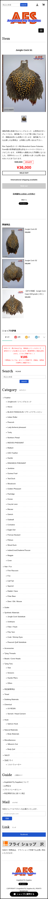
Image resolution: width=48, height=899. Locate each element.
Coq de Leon (13, 504)
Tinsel (6, 694)
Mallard (10, 448)
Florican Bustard (14, 535)
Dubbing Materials (11, 699)
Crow (10, 560)
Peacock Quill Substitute (17, 642)
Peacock (11, 422)
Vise (9, 668)
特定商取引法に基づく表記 (14, 793)
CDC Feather (13, 453)
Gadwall (11, 520)
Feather (7, 398)
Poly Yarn (11, 632)
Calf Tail (11, 581)
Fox (9, 576)
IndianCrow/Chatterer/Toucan (19, 550)
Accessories (9, 648)
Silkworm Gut (13, 744)
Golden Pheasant (14, 489)
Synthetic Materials (11, 613)
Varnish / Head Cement (17, 714)
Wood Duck (12, 545)
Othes (10, 683)
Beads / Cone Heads (12, 659)
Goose (10, 499)
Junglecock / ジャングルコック (20, 402)
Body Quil (11, 749)
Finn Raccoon (13, 571)
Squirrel (11, 586)
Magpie (10, 555)
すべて (7, 337)
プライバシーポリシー (12, 790)
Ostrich (10, 514)
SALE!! (7, 755)
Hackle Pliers (13, 678)
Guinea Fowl (12, 473)
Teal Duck (11, 478)
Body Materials (13, 734)
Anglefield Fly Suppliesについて (16, 782)
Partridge (11, 494)
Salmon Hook (13, 724)
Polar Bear (12, 596)
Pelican (10, 540)
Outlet (6, 607)
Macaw (10, 509)
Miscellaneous (10, 740)
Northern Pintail (14, 438)
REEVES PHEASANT (16, 443)
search (23, 5)
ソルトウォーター (14, 764)
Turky (10, 432)
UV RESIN (12, 708)
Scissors (11, 673)
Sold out (24, 186)
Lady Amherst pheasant (17, 427)
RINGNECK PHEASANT (17, 463)
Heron (10, 407)
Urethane (11, 622)
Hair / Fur (8, 567)
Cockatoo (11, 525)
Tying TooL (8, 664)
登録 (7, 818)
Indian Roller (12, 417)
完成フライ (8, 760)
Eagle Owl (11, 530)
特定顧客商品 (9, 689)
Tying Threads (10, 653)
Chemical (8, 704)
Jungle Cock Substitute (16, 617)
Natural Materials (11, 730)
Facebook (24, 834)
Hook (6, 720)
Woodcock (12, 484)
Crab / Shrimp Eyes (15, 637)
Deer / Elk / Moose (15, 601)
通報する (24, 200)
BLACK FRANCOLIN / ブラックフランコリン (25, 412)
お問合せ (7, 786)
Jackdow (11, 468)
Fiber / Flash (12, 627)
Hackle (10, 458)
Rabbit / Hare (13, 591)
